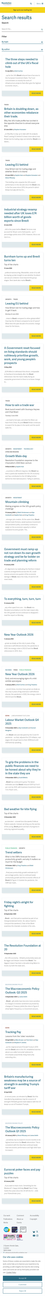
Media (5, 1222)
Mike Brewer (19, 1040)
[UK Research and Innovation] (20, 1238)
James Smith (23, 997)
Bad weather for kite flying (20, 809)
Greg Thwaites (29, 515)
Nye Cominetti (23, 728)
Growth (8, 299)
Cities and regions (12, 452)
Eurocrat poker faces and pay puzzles (22, 1171)
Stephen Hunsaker (20, 130)
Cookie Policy (11, 1272)
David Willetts (23, 778)
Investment (17, 449)
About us (20, 1219)
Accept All (22, 1278)
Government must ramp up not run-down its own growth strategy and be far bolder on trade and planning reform (22, 554)
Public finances (25, 670)
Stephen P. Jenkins (20, 1043)
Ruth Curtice (19, 71)
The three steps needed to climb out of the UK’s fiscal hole (21, 63)
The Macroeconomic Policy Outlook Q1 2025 (22, 1129)
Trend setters (13, 852)
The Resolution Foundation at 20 (22, 947)
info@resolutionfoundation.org (15, 1253)
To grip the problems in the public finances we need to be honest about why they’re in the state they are (23, 767)
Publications (7, 1219)
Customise (22, 1284)
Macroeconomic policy (14, 985)
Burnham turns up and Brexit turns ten (22, 258)
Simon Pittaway (10, 178)
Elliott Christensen (23, 512)
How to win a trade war (19, 405)
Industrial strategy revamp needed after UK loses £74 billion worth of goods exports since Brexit (20, 215)
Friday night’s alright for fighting (18, 904)
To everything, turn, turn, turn (22, 599)
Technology (28, 449)
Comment (20, 1215)
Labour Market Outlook (20, 716)
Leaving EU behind (16, 164)
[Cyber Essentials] (16, 1230)
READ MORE (36, 93)
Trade (6, 105)
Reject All (22, 1291)
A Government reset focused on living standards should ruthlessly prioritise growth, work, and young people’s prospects (22, 355)
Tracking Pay (13, 1032)
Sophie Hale (19, 175)
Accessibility (34, 1215)
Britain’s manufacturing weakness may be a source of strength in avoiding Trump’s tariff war (22, 1082)
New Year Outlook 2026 (18, 634)
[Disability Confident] (10, 1238)
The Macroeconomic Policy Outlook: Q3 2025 (22, 990)
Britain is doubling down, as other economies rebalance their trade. (21, 112)
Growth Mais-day (16, 456)
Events (19, 1222)
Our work (6, 1215)
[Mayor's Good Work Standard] (23, 1230)
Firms (15, 670)
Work (7, 716)
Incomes (8, 670)
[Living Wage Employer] (7, 1230)
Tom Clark (29, 1040)
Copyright (33, 1219)
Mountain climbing (17, 502)
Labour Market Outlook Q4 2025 (22, 721)
